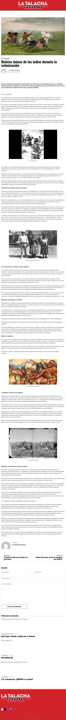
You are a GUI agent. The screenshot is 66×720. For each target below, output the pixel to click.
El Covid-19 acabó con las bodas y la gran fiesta (16, 558)
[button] (63, 8)
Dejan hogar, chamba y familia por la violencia (18, 636)
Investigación (5, 58)
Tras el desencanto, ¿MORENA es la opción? (17, 679)
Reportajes (11, 634)
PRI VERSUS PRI (7, 658)
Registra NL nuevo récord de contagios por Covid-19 (49, 558)
